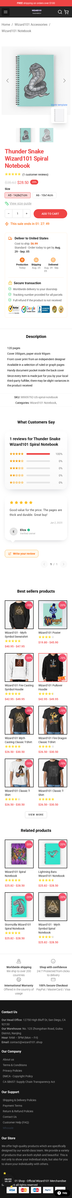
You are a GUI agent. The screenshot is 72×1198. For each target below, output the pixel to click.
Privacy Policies (12, 1070)
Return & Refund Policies (18, 1111)
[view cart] (66, 12)
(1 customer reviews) (35, 174)
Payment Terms (12, 1105)
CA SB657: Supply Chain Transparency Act (29, 1081)
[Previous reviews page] (44, 564)
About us (8, 1059)
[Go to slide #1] (25, 135)
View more (36, 814)
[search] (60, 12)
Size (7, 188)
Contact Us (10, 1116)
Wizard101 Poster (49, 632)
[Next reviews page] (63, 564)
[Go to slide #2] (46, 135)
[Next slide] (64, 80)
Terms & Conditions (15, 1065)
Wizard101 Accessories (31, 24)
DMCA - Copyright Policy (18, 1076)
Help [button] (64, 1193)
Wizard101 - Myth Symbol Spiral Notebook (49, 928)
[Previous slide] (8, 80)
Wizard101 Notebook (16, 31)
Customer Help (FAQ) (16, 1122)
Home (6, 24)
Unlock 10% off (8, 1180)
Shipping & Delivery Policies (19, 1100)
